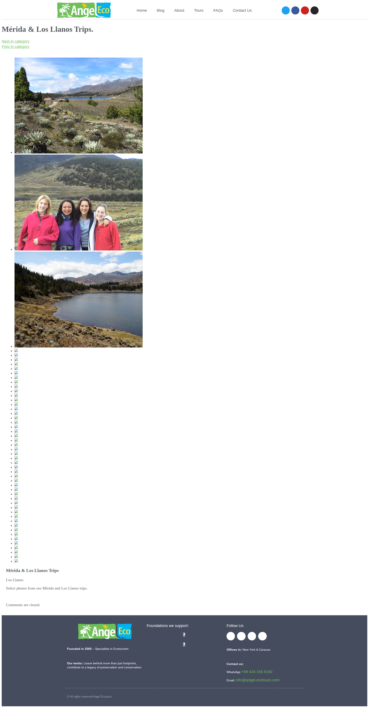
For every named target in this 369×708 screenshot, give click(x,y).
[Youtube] (305, 10)
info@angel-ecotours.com (258, 680)
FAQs (218, 10)
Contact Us (242, 10)
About (179, 10)
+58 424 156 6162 (256, 672)
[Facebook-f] (231, 636)
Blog (160, 10)
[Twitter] (286, 10)
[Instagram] (314, 10)
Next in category (15, 41)
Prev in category (15, 47)
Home (142, 10)
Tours (199, 10)
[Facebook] (295, 10)
